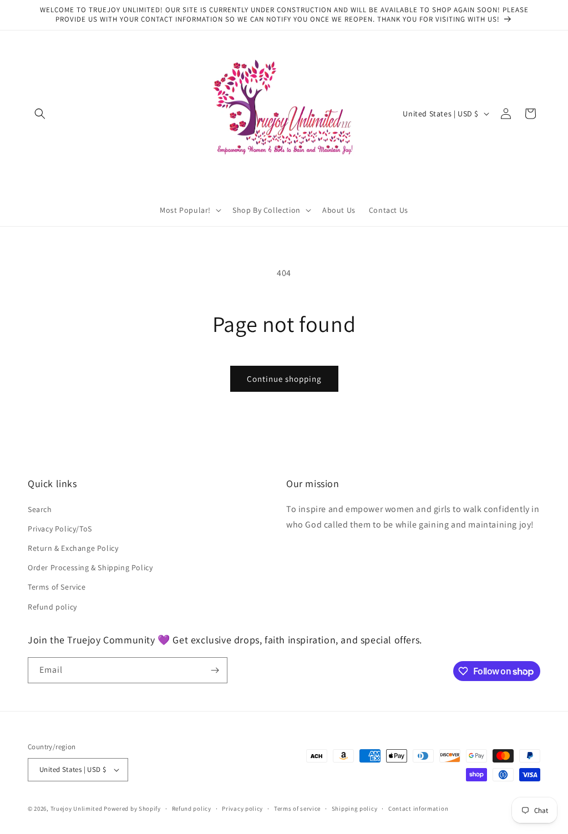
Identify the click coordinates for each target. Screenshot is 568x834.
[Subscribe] (214, 670)
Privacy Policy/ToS (60, 529)
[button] (40, 113)
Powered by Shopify (132, 808)
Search (40, 509)
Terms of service (297, 808)
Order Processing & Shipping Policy (90, 567)
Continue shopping (284, 378)
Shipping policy (355, 808)
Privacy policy (242, 808)
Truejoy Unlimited (76, 808)
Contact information (418, 808)
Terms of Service (57, 587)
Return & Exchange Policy (73, 548)
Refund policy (52, 607)
